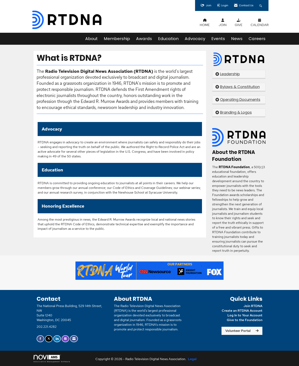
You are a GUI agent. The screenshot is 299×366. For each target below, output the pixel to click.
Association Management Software (52, 361)
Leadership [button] (230, 73)
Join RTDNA (252, 306)
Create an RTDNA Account (242, 310)
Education (168, 38)
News (236, 38)
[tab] (238, 74)
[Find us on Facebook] (40, 338)
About (91, 38)
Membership (117, 38)
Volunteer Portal (238, 331)
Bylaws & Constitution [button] (240, 86)
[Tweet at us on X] (48, 338)
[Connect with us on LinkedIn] (57, 338)
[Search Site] (261, 5)
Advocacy (195, 38)
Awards (144, 38)
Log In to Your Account (244, 315)
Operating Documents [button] (240, 99)
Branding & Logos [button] (236, 112)
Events (218, 38)
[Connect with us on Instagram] (65, 338)
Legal (192, 359)
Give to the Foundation (244, 320)
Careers (257, 38)
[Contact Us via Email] (74, 338)
